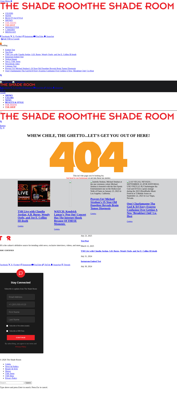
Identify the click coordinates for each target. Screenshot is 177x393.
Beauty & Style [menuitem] (11, 369)
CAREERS (10, 30)
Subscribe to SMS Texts (16, 331)
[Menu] (1, 112)
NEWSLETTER (12, 27)
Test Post (9, 52)
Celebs (20, 226)
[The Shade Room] (12, 82)
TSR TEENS (10, 23)
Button (3, 126)
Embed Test (10, 50)
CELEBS (9, 13)
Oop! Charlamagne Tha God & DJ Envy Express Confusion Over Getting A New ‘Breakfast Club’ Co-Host (49, 71)
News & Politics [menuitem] (12, 366)
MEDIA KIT (10, 32)
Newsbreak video (12, 64)
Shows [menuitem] (8, 371)
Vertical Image (11, 59)
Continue (21, 337)
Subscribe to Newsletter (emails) (19, 326)
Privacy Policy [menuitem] (11, 378)
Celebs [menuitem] (8, 364)
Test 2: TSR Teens (12, 61)
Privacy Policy (20, 347)
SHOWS (9, 20)
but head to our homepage (77, 178)
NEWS (8, 16)
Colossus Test (10, 66)
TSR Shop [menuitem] (9, 376)
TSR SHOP (10, 25)
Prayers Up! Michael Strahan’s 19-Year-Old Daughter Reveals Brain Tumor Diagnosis (40, 68)
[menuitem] (91, 364)
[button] (6, 1)
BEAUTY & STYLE (14, 18)
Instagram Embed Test (14, 57)
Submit (28, 383)
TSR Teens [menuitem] (9, 373)
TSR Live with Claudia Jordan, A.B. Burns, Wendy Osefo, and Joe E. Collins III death (40, 54)
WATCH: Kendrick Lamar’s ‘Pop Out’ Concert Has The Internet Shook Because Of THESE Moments (70, 217)
